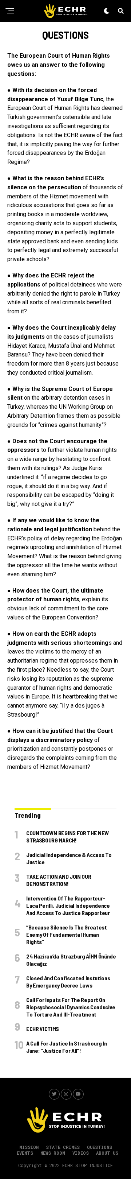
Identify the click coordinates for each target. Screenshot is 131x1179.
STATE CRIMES (63, 1147)
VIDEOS (80, 1153)
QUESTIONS (99, 1147)
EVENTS (25, 1153)
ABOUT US (107, 1153)
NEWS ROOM (52, 1153)
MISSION (29, 1147)
